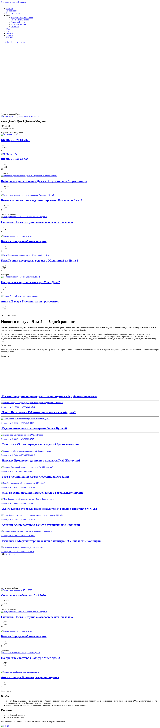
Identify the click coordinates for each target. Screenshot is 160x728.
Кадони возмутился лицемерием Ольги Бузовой (34, 428)
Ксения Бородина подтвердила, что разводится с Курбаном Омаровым (49, 396)
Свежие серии (12, 11)
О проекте (22, 2)
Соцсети (9, 33)
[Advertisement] (76, 60)
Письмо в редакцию (9, 2)
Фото (8, 31)
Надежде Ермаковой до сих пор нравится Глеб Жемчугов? (40, 460)
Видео (8, 29)
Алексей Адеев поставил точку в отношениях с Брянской (40, 524)
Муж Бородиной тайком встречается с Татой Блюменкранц (42, 492)
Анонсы (9, 38)
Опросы (9, 35)
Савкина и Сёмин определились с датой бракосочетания (40, 444)
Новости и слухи (13, 13)
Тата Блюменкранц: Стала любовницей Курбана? (35, 476)
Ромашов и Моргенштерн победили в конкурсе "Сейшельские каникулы (51, 541)
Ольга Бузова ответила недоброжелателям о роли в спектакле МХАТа (49, 508)
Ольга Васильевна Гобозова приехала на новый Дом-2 (38, 412)
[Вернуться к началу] (5, 726)
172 (14, 554)
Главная (9, 8)
